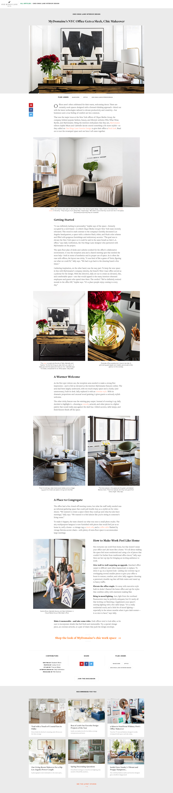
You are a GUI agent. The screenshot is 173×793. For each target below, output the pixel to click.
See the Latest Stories (86, 784)
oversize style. (101, 391)
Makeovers (75, 97)
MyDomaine (115, 123)
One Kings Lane (9, 3)
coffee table (104, 527)
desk (44, 363)
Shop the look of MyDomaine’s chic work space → (88, 638)
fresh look (112, 128)
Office (85, 97)
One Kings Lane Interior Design (102, 97)
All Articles (25, 3)
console (85, 404)
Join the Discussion (86, 679)
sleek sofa (90, 527)
